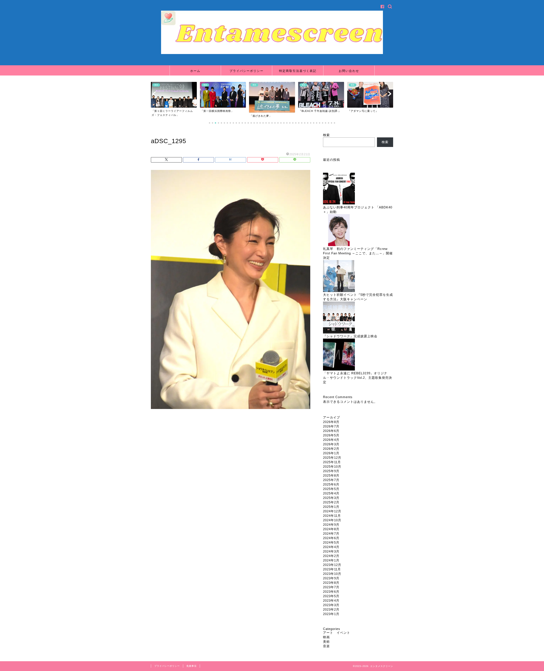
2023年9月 (331, 578)
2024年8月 (331, 529)
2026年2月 (331, 448)
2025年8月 (331, 475)
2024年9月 (331, 524)
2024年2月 (331, 556)
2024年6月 (331, 538)
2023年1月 (331, 614)
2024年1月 (331, 560)
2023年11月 (332, 569)
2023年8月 (331, 582)
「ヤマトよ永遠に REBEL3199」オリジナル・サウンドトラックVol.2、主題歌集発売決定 (357, 377)
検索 (326, 135)
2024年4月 (331, 547)
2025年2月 (331, 502)
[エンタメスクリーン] (272, 53)
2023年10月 (332, 574)
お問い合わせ (349, 71)
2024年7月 (331, 533)
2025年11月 (332, 462)
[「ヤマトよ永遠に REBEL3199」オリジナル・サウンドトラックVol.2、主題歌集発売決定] (339, 355)
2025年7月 (331, 480)
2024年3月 (331, 551)
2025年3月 (331, 498)
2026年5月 (331, 435)
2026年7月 (331, 426)
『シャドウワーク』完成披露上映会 (350, 336)
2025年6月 (331, 484)
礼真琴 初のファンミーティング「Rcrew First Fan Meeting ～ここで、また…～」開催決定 (358, 253)
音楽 (326, 646)
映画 (326, 637)
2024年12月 (332, 511)
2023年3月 (331, 605)
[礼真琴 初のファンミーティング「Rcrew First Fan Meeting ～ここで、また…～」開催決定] (339, 230)
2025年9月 (331, 471)
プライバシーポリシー (247, 71)
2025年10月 (332, 466)
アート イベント (336, 632)
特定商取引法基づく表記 (297, 71)
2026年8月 (331, 422)
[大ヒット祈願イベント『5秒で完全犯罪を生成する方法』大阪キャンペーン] (339, 276)
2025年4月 (331, 493)
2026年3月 (331, 444)
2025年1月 (331, 507)
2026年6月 (331, 431)
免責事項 (191, 666)
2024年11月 (332, 515)
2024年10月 (332, 520)
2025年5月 (331, 489)
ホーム (195, 71)
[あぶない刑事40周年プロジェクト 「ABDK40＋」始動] (339, 189)
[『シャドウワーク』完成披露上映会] (339, 318)
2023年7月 (331, 587)
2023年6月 (331, 591)
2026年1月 (331, 453)
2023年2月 (331, 609)
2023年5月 (331, 596)
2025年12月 (332, 457)
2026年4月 (331, 440)
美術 (326, 641)
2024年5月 (331, 542)
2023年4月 (331, 600)
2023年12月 (332, 565)
